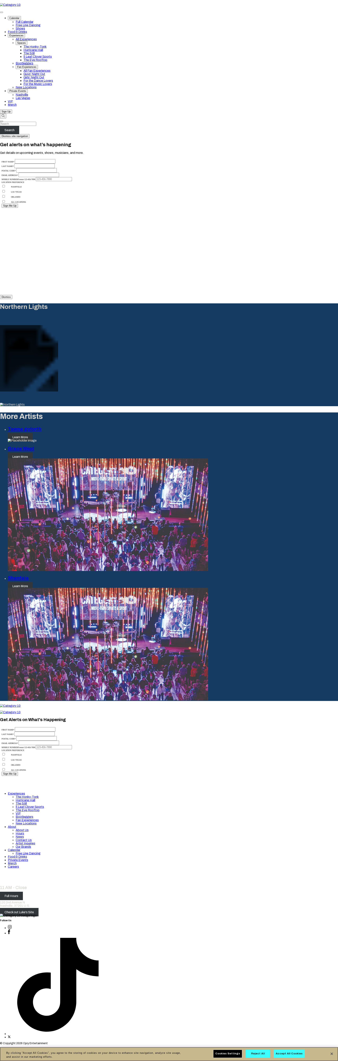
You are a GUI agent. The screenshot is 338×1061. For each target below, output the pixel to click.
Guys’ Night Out (34, 74)
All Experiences (26, 39)
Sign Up (6, 111)
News (20, 836)
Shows (20, 28)
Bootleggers (24, 63)
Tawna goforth (24, 429)
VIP (10, 101)
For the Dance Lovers (38, 80)
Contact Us (24, 840)
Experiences (16, 35)
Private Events (17, 91)
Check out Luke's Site (19, 912)
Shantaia (18, 578)
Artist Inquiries (25, 843)
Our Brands (23, 846)
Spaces (21, 42)
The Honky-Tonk (35, 46)
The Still (29, 53)
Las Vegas (23, 98)
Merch (12, 104)
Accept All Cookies (289, 1053)
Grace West (21, 448)
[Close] (331, 1053)
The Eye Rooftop (35, 60)
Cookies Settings (227, 1053)
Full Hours (11, 896)
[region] (169, 1054)
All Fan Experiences (36, 70)
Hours (20, 833)
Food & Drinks (17, 31)
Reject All (258, 1053)
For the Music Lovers (37, 84)
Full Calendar (24, 21)
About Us (22, 830)
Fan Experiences (26, 66)
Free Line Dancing (28, 25)
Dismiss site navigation (15, 136)
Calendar (14, 18)
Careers (13, 866)
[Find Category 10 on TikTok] (58, 1033)
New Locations (26, 87)
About (12, 826)
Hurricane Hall (33, 50)
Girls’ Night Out (33, 77)
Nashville (22, 94)
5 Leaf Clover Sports (37, 56)
